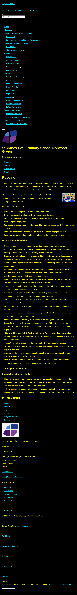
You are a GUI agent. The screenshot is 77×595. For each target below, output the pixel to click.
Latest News (8, 497)
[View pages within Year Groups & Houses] (23, 77)
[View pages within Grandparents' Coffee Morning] (29, 117)
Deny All (13, 588)
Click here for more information (59, 584)
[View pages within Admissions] (13, 97)
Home (6, 162)
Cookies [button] (5, 576)
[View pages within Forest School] (17, 87)
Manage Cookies (9, 588)
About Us (7, 487)
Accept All (4, 588)
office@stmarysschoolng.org (12, 477)
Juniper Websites (22, 526)
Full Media (6, 536)
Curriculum (8, 165)
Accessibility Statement (10, 546)
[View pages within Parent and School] (20, 67)
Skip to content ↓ (8, 4)
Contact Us (8, 511)
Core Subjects (9, 169)
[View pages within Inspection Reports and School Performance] (39, 40)
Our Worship (9, 501)
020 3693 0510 (7, 472)
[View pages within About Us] (11, 30)
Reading (7, 172)
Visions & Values (10, 494)
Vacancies (8, 504)
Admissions (8, 491)
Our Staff (7, 507)
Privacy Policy (7, 566)
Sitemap (5, 556)
